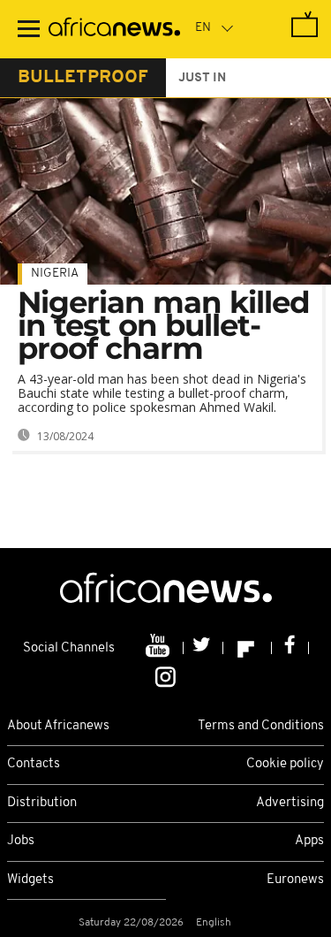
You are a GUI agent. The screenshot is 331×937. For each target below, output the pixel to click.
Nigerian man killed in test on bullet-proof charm (164, 325)
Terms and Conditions (261, 726)
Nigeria (55, 273)
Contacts (33, 764)
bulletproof (83, 78)
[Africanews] (114, 29)
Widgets (30, 880)
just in (202, 78)
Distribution (42, 803)
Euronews (295, 880)
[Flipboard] (247, 648)
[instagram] (165, 675)
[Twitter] (203, 648)
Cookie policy (285, 764)
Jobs (20, 841)
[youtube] (159, 648)
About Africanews (58, 726)
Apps (309, 841)
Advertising (290, 803)
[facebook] (290, 648)
